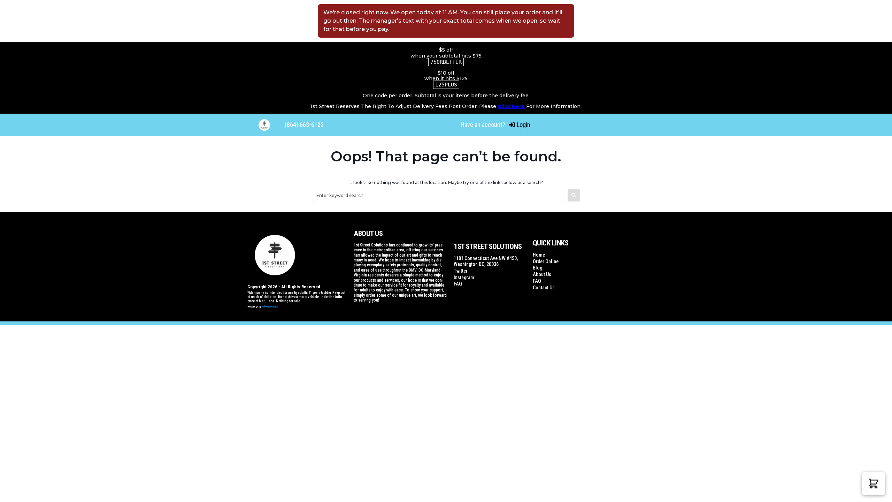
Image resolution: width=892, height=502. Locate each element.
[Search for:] (438, 195)
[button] (873, 483)
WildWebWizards (270, 306)
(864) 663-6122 (304, 124)
